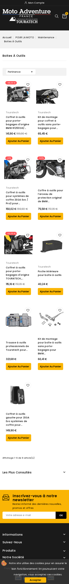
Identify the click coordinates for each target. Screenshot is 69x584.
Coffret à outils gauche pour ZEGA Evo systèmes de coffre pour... (17, 419)
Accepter (35, 580)
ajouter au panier (18, 141)
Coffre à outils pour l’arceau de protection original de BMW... (50, 196)
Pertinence (21, 72)
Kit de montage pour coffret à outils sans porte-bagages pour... (49, 122)
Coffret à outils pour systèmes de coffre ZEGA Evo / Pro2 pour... (17, 198)
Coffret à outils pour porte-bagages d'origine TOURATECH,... (17, 273)
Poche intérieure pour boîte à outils (50, 273)
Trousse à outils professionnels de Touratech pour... (17, 346)
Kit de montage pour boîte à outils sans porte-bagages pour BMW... (50, 346)
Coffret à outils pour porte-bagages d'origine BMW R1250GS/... (17, 122)
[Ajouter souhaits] (28, 84)
